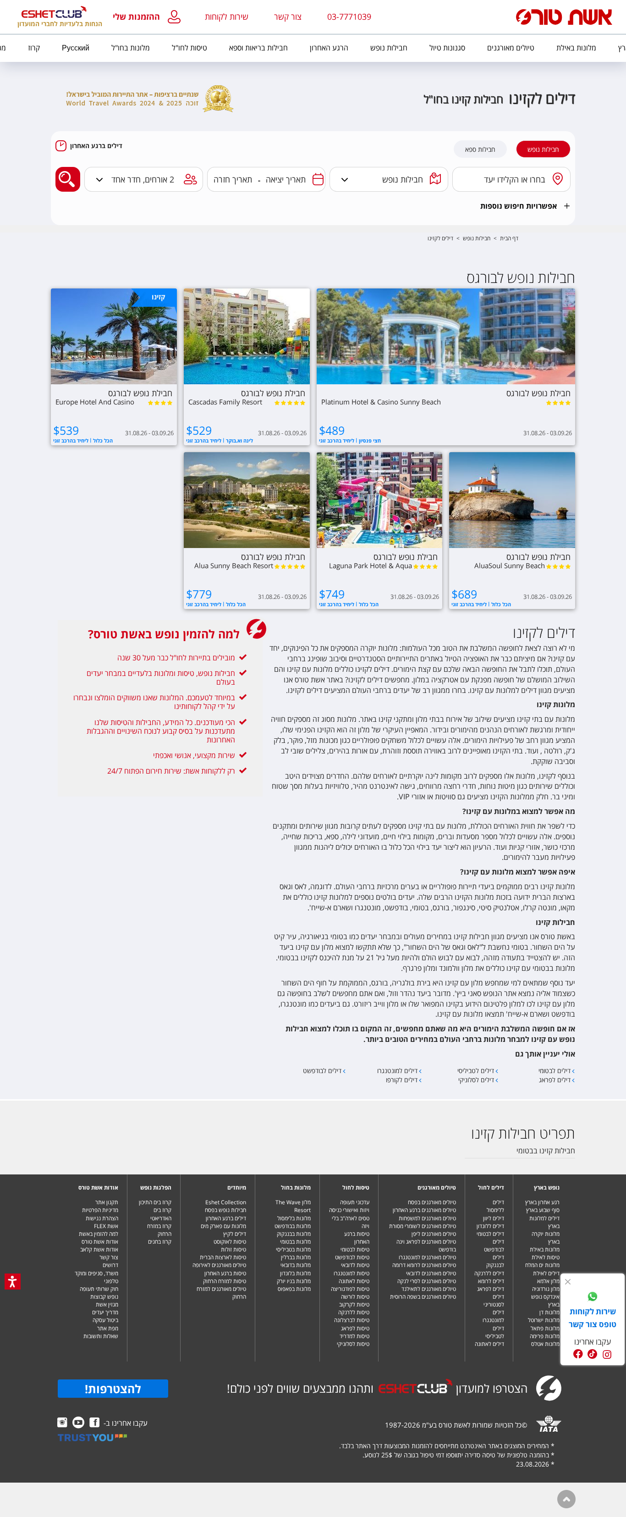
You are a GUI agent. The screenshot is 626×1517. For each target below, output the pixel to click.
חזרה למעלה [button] (566, 1499)
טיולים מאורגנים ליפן (434, 1234)
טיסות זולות (233, 1249)
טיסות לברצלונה (351, 1320)
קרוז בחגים (159, 1242)
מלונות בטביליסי (293, 1249)
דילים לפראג (490, 1289)
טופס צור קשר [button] (592, 1324)
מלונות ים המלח (542, 1265)
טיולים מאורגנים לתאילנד (428, 1289)
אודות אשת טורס (98, 1187)
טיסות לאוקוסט (230, 1242)
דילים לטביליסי (494, 1332)
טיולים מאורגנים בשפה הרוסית (423, 1297)
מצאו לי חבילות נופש (65, 172)
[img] (568, 1281)
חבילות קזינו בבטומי (545, 1151)
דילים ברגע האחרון (96, 146)
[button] (149, 17)
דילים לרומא (491, 1281)
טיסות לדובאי (355, 1265)
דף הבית (509, 238)
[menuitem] (576, 48)
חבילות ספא (480, 149)
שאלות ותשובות (100, 1336)
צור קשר (108, 1257)
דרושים (110, 1265)
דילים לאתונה (489, 1344)
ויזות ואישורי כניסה (349, 1210)
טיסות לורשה (355, 1297)
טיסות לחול (355, 1187)
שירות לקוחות (226, 16)
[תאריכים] (318, 179)
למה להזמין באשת (98, 1234)
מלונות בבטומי (295, 1242)
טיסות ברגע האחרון (356, 1238)
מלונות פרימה (545, 1336)
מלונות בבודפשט (293, 1226)
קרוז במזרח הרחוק (159, 1230)
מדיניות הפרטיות (100, 1210)
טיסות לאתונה (354, 1281)
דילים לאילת (546, 1273)
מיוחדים (236, 1187)
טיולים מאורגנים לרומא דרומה (424, 1265)
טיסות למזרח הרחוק (224, 1281)
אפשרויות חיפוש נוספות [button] (518, 206)
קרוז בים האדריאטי (160, 1214)
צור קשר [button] (288, 16)
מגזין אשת (107, 1304)
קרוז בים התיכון (155, 1202)
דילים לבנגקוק (495, 1261)
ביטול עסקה (105, 1320)
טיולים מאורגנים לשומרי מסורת (422, 1226)
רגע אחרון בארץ (542, 1202)
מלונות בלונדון (295, 1273)
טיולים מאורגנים (436, 1187)
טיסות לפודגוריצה (350, 1289)
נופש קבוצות (104, 1297)
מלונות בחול (296, 1187)
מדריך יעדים (105, 1312)
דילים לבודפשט (494, 1245)
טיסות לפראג (355, 1328)
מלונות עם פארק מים (223, 1226)
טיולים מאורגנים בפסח (432, 1202)
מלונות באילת (545, 1249)
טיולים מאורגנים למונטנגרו (427, 1257)
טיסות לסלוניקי (353, 1344)
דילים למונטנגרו (493, 1316)
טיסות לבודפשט (352, 1257)
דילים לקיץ (234, 1234)
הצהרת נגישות (102, 1218)
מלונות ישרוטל (544, 1320)
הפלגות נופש (155, 1187)
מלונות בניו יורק (294, 1281)
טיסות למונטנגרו (351, 1273)
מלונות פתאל (545, 1328)
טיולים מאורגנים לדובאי (431, 1273)
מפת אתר (107, 1328)
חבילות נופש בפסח (225, 1210)
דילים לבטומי (490, 1234)
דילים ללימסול (495, 1206)
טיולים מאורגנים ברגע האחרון (424, 1210)
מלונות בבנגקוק (294, 1234)
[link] (593, 1297)
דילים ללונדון (490, 1226)
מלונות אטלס (545, 1344)
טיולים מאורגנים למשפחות (427, 1218)
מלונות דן (549, 1312)
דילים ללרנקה (489, 1273)
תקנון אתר (106, 1202)
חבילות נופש (543, 149)
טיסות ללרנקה (353, 1312)
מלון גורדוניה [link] (546, 1289)
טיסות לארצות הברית (223, 1257)
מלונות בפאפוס (294, 1289)
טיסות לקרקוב (354, 1304)
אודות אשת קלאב (99, 1249)
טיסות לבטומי (354, 1249)
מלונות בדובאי (295, 1265)
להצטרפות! (113, 1388)
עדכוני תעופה (354, 1202)
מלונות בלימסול (294, 1218)
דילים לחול (491, 1187)
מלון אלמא (548, 1281)
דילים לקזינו (440, 238)
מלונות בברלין (296, 1257)
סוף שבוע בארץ (543, 1210)
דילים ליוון (493, 1218)
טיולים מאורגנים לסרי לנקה (426, 1281)
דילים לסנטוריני (493, 1300)
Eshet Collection (225, 1202)
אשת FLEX (106, 1226)
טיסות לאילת (546, 1257)
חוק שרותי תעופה (99, 1289)
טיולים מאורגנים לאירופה (219, 1265)
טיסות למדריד (354, 1336)
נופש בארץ (547, 1187)
